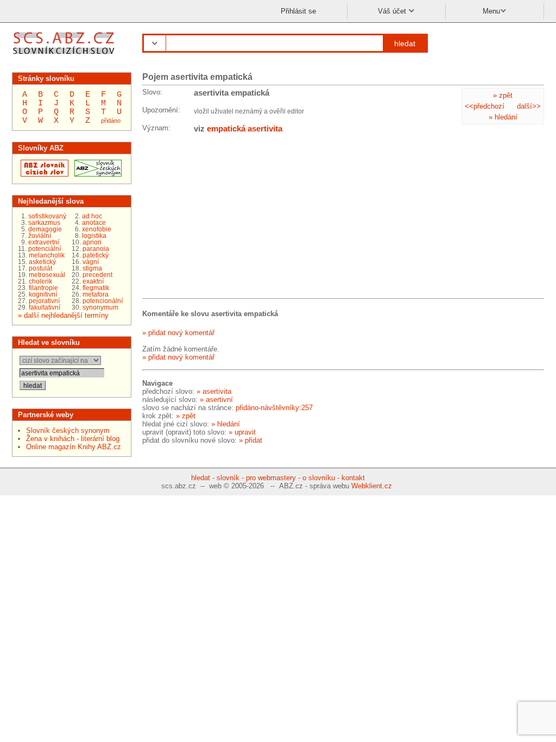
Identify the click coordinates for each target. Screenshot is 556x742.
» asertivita (214, 391)
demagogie (45, 229)
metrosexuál (47, 275)
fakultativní (44, 307)
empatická (226, 128)
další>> (529, 106)
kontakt (353, 478)
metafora (96, 294)
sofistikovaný (47, 216)
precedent (97, 275)
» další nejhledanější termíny (63, 315)
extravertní (43, 242)
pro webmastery (271, 478)
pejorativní (44, 301)
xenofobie (96, 229)
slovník (228, 478)
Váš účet (393, 11)
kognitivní (43, 294)
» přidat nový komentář (178, 333)
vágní (91, 262)
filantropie (43, 288)
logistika (94, 235)
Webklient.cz (371, 486)
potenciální (44, 249)
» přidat (250, 440)
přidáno (111, 120)
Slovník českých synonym (68, 430)
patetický (96, 255)
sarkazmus (44, 222)
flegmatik (96, 288)
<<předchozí (484, 106)
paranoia (96, 249)
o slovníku (318, 478)
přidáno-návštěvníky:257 (274, 408)
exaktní (93, 281)
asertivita (265, 128)
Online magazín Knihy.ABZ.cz (73, 447)
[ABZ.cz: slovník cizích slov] (43, 174)
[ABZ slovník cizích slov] (65, 56)
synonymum (100, 307)
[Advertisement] (223, 218)
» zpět (503, 95)
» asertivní (216, 399)
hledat (404, 43)
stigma (92, 268)
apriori (92, 242)
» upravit (242, 432)
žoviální (39, 235)
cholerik (40, 281)
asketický (42, 262)
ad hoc (92, 216)
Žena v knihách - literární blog (72, 439)
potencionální (103, 301)
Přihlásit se (298, 11)
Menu (491, 11)
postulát (40, 268)
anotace (94, 222)
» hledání (503, 117)
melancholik (47, 255)
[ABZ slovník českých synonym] (97, 174)
